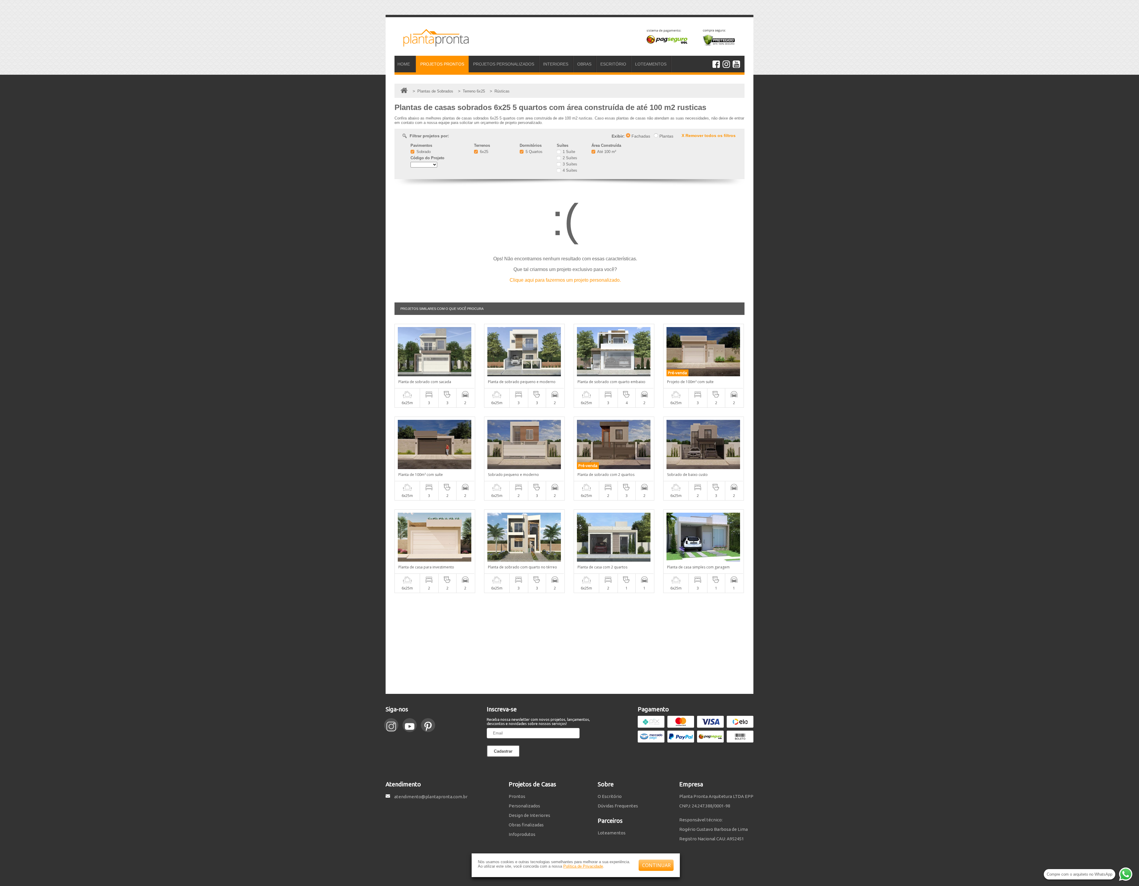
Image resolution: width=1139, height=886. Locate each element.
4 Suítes (569, 170)
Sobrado (423, 151)
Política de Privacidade (583, 866)
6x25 (483, 151)
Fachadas (640, 136)
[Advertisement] (569, 643)
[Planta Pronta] (431, 43)
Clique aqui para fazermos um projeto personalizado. (565, 280)
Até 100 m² (606, 151)
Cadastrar (503, 751)
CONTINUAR (656, 865)
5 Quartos (533, 151)
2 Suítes (569, 158)
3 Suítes (569, 164)
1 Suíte (568, 151)
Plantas (665, 136)
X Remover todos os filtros (709, 135)
